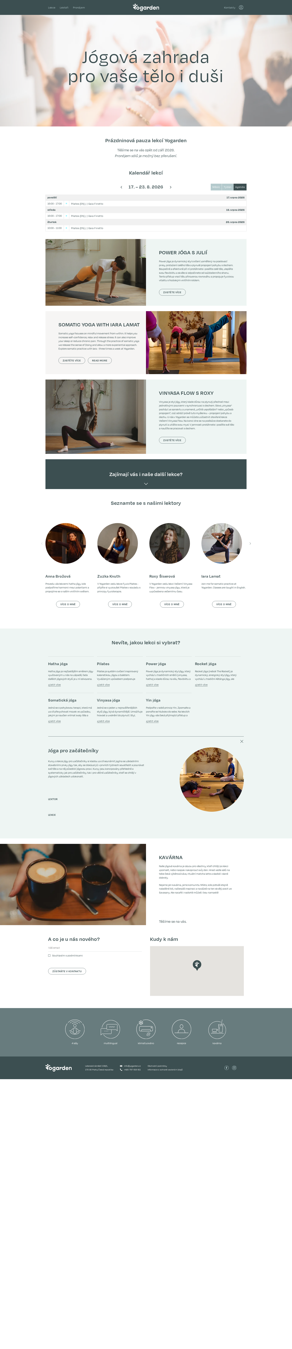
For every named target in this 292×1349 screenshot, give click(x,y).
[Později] (171, 187)
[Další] (250, 543)
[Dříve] (121, 187)
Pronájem (79, 7)
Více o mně (68, 604)
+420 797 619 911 (132, 1069)
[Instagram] (234, 1068)
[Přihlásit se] (241, 7)
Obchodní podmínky (157, 1066)
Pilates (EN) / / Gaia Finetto (87, 203)
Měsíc (216, 186)
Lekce (51, 7)
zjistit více (54, 684)
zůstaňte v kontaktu (67, 971)
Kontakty (229, 7)
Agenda (240, 186)
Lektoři (64, 7)
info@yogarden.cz (132, 1066)
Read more (102, 360)
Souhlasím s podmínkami (67, 955)
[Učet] (241, 7)
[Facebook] (226, 1068)
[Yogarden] (146, 7)
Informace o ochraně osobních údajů (165, 1069)
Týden (228, 186)
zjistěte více (172, 292)
